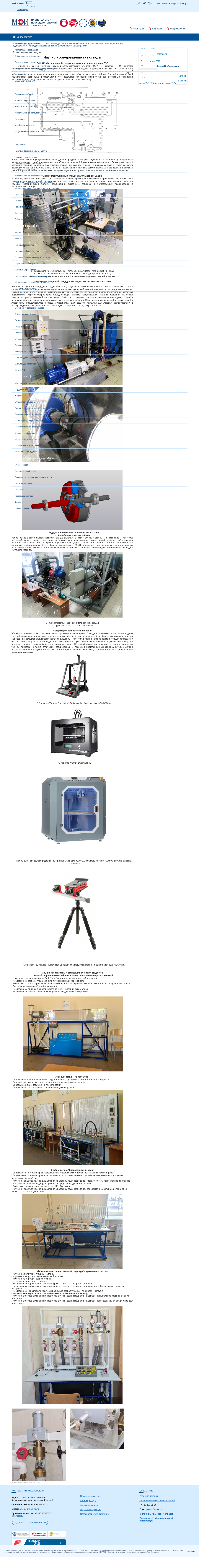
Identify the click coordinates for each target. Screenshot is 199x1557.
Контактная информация (28, 1490)
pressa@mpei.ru (154, 1509)
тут (171, 1550)
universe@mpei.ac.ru (28, 1509)
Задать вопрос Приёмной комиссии (30, 1522)
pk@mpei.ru (17, 1516)
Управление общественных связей (157, 1500)
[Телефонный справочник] (144, 3)
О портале (146, 1490)
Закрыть (191, 1551)
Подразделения (178, 29)
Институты (138, 29)
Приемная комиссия (90, 1496)
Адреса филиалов (89, 1505)
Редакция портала (148, 1496)
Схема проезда (88, 1500)
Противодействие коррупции (94, 1514)
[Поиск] (138, 4)
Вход (28, 3)
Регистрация (22, 10)
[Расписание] (158, 3)
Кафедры (157, 29)
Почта (32, 6)
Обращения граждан (90, 1509)
